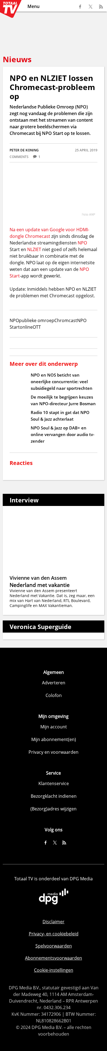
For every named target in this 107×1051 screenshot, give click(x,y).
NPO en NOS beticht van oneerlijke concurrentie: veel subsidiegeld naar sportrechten (61, 381)
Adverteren (53, 683)
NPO (82, 243)
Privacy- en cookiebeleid (53, 934)
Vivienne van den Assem (38, 577)
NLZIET (34, 249)
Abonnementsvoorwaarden (53, 958)
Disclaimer (53, 922)
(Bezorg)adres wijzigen (53, 809)
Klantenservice (53, 783)
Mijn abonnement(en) (53, 739)
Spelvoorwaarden (53, 946)
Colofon (54, 695)
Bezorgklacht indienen (54, 796)
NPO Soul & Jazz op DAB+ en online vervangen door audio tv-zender (62, 434)
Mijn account (53, 727)
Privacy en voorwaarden (53, 752)
